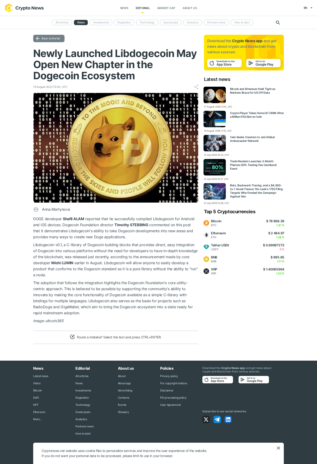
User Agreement (170, 405)
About (122, 376)
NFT (36, 405)
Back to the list (51, 38)
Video (37, 383)
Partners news (216, 22)
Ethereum (39, 412)
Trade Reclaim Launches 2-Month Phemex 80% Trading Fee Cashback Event (253, 164)
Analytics (192, 22)
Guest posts (170, 22)
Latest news (40, 376)
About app (124, 383)
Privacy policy (169, 376)
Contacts (123, 397)
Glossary (123, 412)
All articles (61, 22)
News (124, 8)
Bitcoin (37, 390)
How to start (242, 22)
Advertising (125, 390)
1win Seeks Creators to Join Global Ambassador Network (252, 139)
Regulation (124, 22)
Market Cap (166, 8)
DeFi (36, 397)
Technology (147, 22)
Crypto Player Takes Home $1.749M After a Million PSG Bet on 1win (257, 114)
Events (122, 405)
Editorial (143, 8)
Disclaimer (167, 390)
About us (190, 8)
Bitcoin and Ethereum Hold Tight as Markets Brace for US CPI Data (252, 90)
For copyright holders (173, 383)
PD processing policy (173, 397)
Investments (101, 22)
